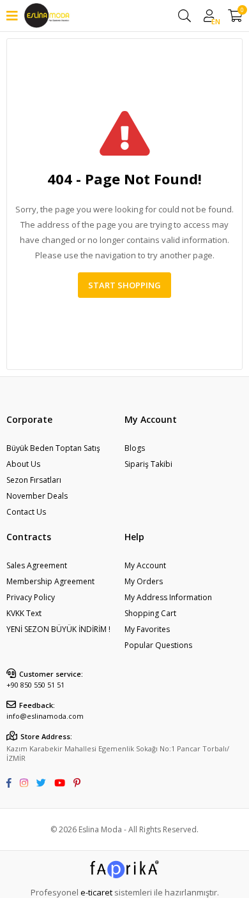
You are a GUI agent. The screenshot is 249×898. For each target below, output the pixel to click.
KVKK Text (24, 613)
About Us (23, 464)
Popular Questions (158, 645)
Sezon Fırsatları (33, 480)
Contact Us (26, 511)
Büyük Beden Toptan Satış (53, 448)
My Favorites (147, 629)
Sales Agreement (36, 565)
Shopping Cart (150, 613)
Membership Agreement (50, 581)
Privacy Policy (30, 597)
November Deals (37, 495)
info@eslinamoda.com (45, 716)
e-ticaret (96, 892)
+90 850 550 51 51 (35, 684)
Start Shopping (124, 285)
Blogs (134, 448)
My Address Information (168, 597)
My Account (145, 565)
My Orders (143, 581)
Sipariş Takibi (148, 464)
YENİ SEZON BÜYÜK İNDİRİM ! (58, 629)
